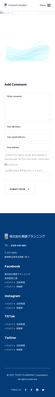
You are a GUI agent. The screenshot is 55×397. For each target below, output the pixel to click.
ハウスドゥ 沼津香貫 (15, 282)
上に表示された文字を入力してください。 (25, 170)
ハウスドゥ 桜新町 (14, 286)
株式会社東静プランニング (17, 274)
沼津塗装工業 (11, 278)
